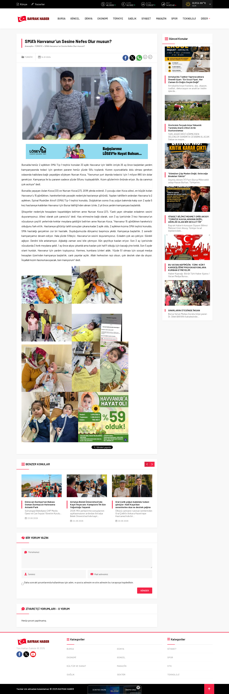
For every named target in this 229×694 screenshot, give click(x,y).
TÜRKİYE (39, 46)
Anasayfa (29, 46)
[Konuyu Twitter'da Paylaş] (132, 58)
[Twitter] (26, 654)
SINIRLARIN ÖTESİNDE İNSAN (184, 310)
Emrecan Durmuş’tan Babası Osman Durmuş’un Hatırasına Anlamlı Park (40, 505)
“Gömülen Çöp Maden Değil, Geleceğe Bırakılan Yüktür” (188, 175)
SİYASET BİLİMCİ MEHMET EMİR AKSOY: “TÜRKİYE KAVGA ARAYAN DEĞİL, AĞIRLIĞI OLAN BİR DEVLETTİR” (188, 219)
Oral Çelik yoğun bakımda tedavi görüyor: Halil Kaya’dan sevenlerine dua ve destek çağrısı (133, 505)
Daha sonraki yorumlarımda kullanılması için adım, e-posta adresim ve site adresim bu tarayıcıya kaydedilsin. (78, 582)
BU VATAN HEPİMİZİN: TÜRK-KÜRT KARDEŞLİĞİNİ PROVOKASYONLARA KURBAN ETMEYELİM (187, 267)
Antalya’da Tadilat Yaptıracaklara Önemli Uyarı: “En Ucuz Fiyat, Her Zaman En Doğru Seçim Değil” (186, 79)
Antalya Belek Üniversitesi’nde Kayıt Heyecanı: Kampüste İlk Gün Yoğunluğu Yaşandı (88, 505)
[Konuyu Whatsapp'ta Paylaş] (139, 58)
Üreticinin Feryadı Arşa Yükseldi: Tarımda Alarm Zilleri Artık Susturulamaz (185, 128)
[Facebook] (19, 654)
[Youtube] (33, 654)
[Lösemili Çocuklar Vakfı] (87, 157)
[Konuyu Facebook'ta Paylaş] (125, 58)
